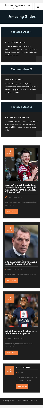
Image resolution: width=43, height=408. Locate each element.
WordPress (36, 401)
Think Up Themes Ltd (16, 401)
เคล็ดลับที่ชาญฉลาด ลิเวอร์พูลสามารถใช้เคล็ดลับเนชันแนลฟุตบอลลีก (21, 332)
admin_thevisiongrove (15, 197)
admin (20, 372)
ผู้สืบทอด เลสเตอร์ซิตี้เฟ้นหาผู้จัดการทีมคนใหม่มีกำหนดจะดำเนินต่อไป (21, 263)
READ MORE (11, 211)
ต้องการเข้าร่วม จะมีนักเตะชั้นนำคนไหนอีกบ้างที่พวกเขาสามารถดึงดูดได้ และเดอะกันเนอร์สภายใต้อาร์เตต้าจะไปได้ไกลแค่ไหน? (20, 188)
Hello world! (23, 367)
